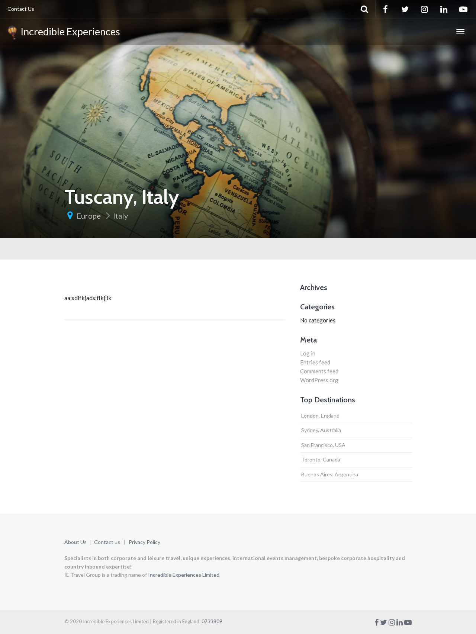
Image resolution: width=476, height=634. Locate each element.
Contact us (107, 542)
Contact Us (20, 9)
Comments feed (319, 371)
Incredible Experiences (68, 31)
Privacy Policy (144, 542)
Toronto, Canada (320, 459)
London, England (320, 415)
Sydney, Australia (321, 430)
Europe (89, 215)
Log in (307, 353)
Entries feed (315, 362)
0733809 (212, 621)
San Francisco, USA (323, 445)
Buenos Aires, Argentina (329, 474)
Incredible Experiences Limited (183, 575)
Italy (120, 215)
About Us (75, 542)
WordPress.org (319, 380)
